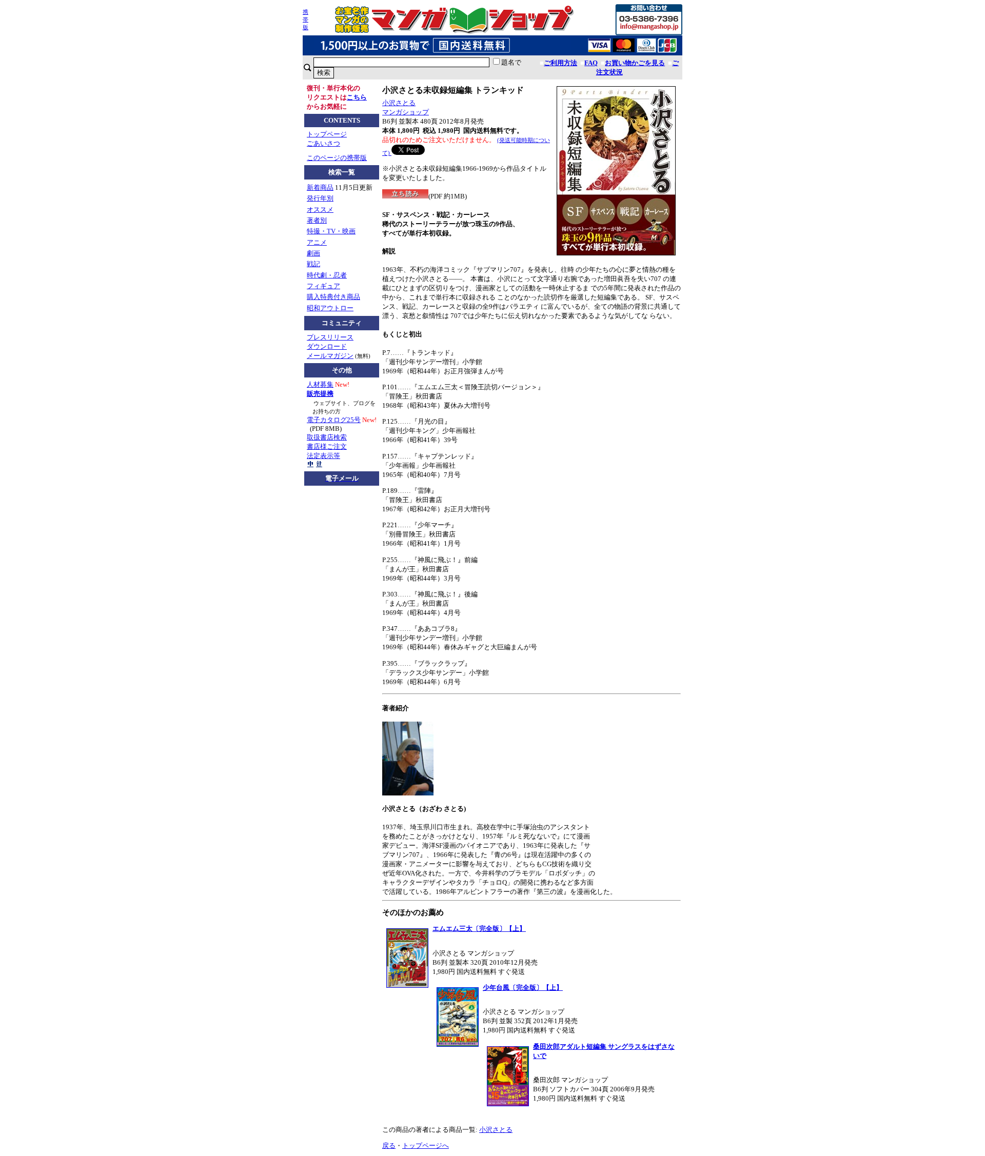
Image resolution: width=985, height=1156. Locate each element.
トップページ (327, 134)
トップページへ (425, 1145)
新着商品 (320, 187)
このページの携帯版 (337, 158)
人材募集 (320, 384)
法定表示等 (323, 456)
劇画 (313, 253)
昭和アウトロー (330, 308)
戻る (389, 1145)
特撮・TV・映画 (331, 231)
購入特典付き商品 (333, 297)
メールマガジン (330, 356)
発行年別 (320, 198)
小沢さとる (399, 103)
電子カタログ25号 (334, 420)
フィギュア (323, 286)
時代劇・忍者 (327, 275)
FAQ (591, 63)
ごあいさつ (323, 143)
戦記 (313, 264)
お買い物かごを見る (635, 63)
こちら (357, 97)
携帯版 (305, 19)
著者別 (317, 220)
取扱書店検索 (327, 437)
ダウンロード (327, 346)
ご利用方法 (560, 63)
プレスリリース (330, 337)
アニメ (317, 242)
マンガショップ (405, 112)
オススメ (320, 209)
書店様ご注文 (327, 446)
